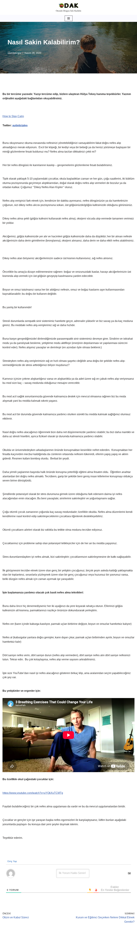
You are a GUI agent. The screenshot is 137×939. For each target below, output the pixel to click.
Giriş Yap (12, 861)
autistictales (20, 125)
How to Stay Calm (13, 116)
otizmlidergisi (14, 53)
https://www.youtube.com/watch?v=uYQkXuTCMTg (33, 792)
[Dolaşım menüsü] (69, 18)
